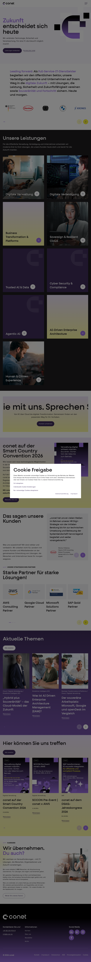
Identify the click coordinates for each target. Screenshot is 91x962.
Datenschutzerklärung (61, 493)
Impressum (74, 493)
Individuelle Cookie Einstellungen (25, 487)
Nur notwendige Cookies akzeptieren (26, 490)
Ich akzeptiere (18, 483)
